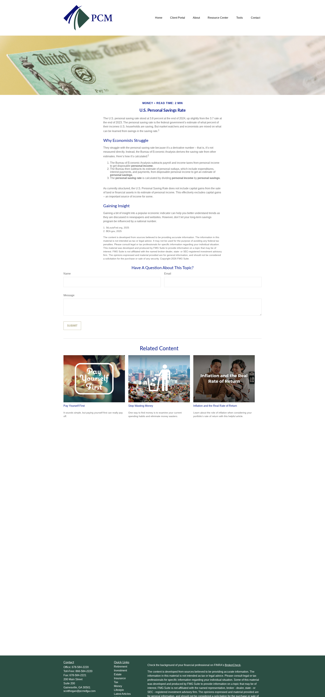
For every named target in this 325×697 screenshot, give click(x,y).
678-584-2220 (80, 667)
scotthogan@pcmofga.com (79, 691)
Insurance (120, 678)
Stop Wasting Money (140, 405)
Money (118, 686)
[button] (159, 18)
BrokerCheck (233, 665)
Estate (118, 674)
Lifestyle (119, 690)
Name (67, 273)
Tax (116, 682)
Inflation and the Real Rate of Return (215, 405)
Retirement (120, 666)
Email (167, 273)
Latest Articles (122, 693)
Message (68, 295)
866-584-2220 (83, 671)
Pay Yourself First (74, 405)
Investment (120, 670)
